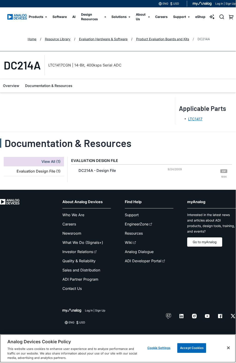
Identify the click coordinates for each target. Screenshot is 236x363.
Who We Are (73, 215)
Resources (134, 233)
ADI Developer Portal (143, 261)
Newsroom (71, 233)
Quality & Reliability (79, 261)
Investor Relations (77, 251)
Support (132, 215)
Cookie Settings (159, 348)
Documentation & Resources (48, 86)
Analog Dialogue (139, 251)
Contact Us (72, 288)
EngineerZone (137, 224)
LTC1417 (195, 119)
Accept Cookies (192, 348)
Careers (69, 224)
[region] (118, 348)
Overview (11, 86)
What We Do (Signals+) (82, 242)
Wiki (128, 242)
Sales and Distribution (81, 270)
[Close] (228, 348)
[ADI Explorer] (212, 16)
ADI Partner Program (80, 279)
